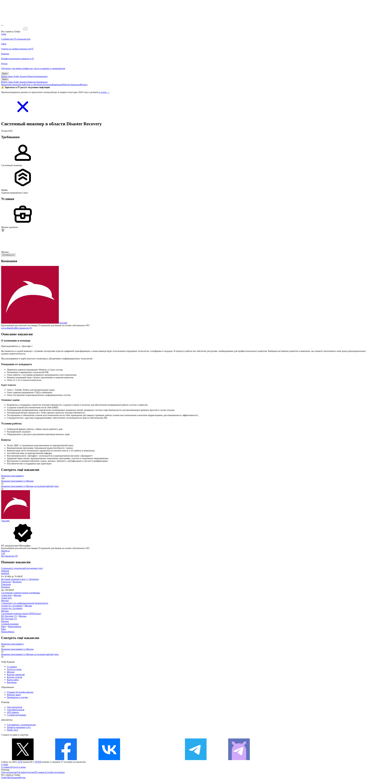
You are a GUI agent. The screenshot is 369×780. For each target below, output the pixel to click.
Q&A (8, 777)
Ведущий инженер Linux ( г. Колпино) (20, 579)
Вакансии (6, 84)
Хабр (3, 777)
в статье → (104, 92)
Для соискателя (14, 707)
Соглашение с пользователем (21, 724)
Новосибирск (14, 626)
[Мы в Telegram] (195, 759)
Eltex (3, 626)
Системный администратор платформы (20, 593)
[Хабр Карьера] (12, 28)
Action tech (6, 595)
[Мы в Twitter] (22, 759)
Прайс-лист (12, 730)
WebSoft (5, 571)
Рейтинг (66, 84)
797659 (37, 762)
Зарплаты (75, 84)
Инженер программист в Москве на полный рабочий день (30, 486)
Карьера (15, 777)
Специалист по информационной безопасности (24, 603)
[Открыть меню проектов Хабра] (2, 25)
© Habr (4, 764)
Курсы (22, 777)
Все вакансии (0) (23, 328)
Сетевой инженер (10, 624)
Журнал (83, 84)
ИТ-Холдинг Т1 (9, 616)
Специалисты (17, 84)
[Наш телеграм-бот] (239, 759)
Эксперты (47, 84)
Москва (17, 595)
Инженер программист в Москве (17, 481)
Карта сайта (13, 679)
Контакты (12, 682)
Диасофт (63, 323)
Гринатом (6, 582)
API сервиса (13, 712)
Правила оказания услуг (19, 727)
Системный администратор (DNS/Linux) (21, 613)
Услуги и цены (14, 669)
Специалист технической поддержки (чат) (22, 568)
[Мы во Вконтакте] (109, 759)
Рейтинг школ (14, 694)
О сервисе (12, 667)
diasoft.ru (5, 551)
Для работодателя (15, 709)
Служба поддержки (16, 715)
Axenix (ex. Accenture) (11, 606)
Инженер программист (12, 476)
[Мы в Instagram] (152, 759)
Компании (57, 84)
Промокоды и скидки (17, 697)
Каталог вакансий (16, 674)
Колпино (17, 582)
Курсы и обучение (33, 84)
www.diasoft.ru (8, 328)
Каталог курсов (14, 677)
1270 (20, 762)
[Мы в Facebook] (66, 759)
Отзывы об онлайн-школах (20, 692)
